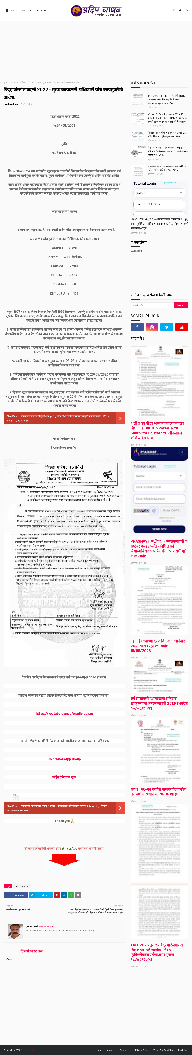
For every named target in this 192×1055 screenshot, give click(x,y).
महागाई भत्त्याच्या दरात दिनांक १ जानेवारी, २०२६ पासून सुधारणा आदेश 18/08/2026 (158, 645)
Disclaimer (183, 1050)
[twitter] (180, 10)
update (15, 82)
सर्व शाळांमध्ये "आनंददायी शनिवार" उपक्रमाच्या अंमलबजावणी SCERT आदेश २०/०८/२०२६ (159, 703)
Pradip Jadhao (28, 1050)
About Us (26, 10)
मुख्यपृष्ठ (7, 82)
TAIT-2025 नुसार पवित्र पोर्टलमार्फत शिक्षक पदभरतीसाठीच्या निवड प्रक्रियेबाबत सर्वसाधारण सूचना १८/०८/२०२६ (167, 99)
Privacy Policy (142, 1050)
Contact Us (40, 10)
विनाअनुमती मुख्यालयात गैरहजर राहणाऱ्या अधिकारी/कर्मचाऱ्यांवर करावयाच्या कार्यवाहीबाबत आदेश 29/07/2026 (168, 151)
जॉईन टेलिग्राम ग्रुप (64, 777)
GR (16, 886)
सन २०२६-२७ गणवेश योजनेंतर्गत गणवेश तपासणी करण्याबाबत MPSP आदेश (158, 791)
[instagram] (186, 10)
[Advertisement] (96, 49)
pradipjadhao (11, 104)
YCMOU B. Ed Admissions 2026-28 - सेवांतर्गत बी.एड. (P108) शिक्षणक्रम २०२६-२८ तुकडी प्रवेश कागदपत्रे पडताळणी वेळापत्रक (168, 118)
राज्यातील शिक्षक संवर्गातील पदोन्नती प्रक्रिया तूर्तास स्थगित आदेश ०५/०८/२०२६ (167, 168)
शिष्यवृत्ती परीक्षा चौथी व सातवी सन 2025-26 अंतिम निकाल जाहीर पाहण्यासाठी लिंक (167, 134)
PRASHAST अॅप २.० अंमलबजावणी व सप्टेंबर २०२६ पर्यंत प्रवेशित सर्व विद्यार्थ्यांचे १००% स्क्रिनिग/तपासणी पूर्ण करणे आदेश (159, 223)
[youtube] (181, 327)
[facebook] (174, 10)
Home (14, 10)
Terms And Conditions (163, 1050)
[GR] (159, 198)
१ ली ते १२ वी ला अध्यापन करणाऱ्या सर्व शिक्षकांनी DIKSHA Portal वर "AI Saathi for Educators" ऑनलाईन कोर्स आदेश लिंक (157, 430)
